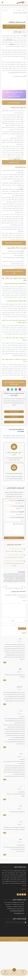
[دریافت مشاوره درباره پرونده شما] (14, 467)
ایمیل (12, 620)
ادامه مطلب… (23, 889)
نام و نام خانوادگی (16, 500)
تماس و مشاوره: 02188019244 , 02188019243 (14, 904)
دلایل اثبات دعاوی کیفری (14, 162)
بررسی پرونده (14, 972)
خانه (23, 973)
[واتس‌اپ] (12, 389)
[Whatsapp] (20, 894)
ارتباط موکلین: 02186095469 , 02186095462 (15, 906)
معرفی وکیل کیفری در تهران (14, 102)
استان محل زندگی (17, 517)
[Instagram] (18, 894)
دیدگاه (24, 600)
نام (25, 620)
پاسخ (5, 662)
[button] (2, 2)
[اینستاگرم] (20, 389)
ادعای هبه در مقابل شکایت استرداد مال (14, 551)
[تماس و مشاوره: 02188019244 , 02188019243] (25, 904)
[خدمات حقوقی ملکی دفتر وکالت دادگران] (14, 446)
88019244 (12, 384)
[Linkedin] (25, 894)
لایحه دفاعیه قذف (16, 72)
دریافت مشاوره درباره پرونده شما (14, 473)
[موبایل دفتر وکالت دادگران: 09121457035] (25, 909)
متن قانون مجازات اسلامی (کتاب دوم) (14, 243)
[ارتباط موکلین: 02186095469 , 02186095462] (25, 906)
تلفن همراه (18, 506)
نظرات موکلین (5, 973)
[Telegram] (23, 894)
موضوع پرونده (17, 511)
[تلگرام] (16, 389)
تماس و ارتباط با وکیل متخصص (13, 382)
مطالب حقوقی (14, 25)
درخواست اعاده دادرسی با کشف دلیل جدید (14, 557)
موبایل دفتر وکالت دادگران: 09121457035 (15, 908)
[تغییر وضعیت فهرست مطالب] (23, 32)
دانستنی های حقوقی (21, 25)
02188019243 (11, 96)
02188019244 (17, 96)
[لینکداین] (8, 389)
